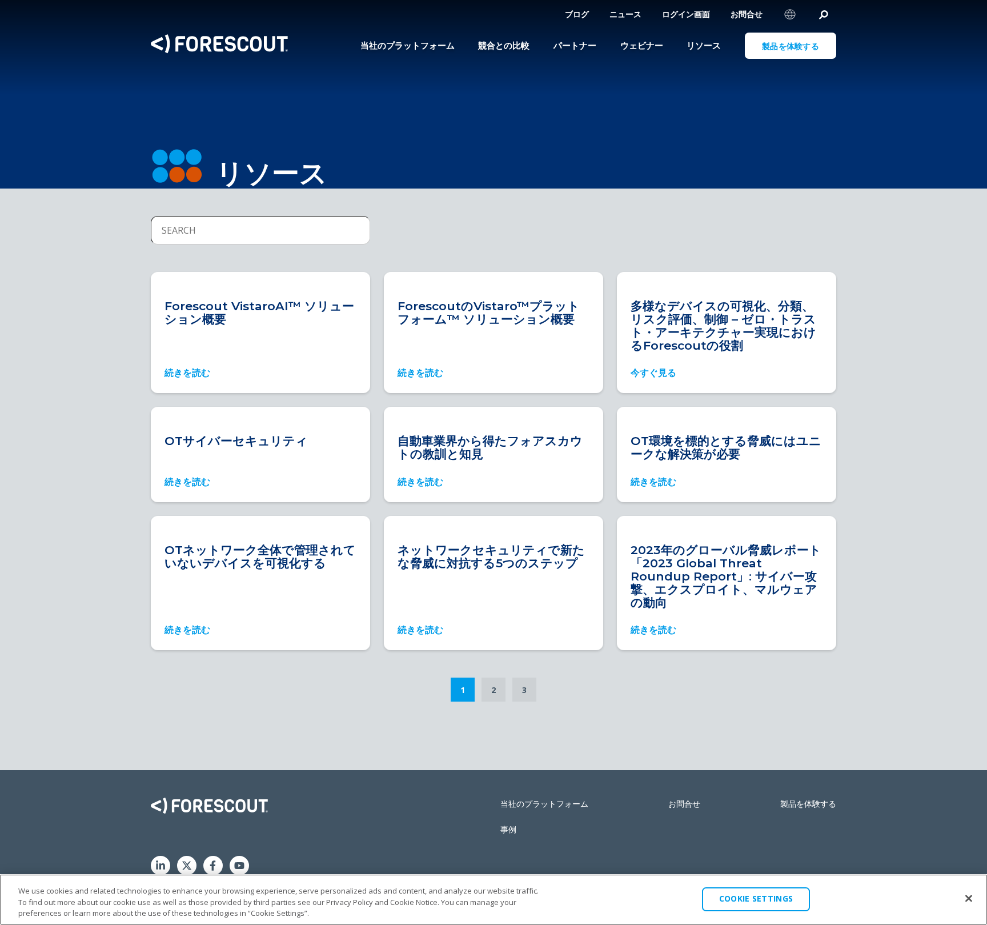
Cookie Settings (756, 898)
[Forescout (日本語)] (219, 45)
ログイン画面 (686, 14)
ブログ (577, 14)
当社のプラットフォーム (544, 803)
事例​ (508, 829)
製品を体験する (808, 803)
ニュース (625, 14)
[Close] (968, 898)
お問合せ (747, 14)
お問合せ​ (684, 803)
